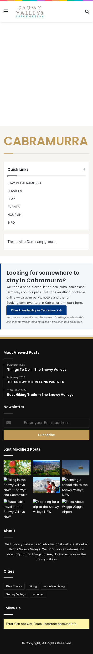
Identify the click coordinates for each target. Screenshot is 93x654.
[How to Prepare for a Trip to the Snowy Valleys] (46, 507)
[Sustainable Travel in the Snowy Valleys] (17, 509)
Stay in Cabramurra (24, 183)
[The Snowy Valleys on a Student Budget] (75, 468)
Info (11, 222)
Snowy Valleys (16, 594)
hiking (33, 586)
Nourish (14, 214)
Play (11, 199)
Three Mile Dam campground (32, 241)
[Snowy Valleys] (30, 11)
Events (13, 207)
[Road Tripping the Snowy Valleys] (46, 485)
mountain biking (54, 586)
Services (14, 191)
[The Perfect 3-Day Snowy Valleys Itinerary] (46, 468)
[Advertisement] (46, 72)
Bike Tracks (14, 586)
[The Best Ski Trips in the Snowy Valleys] (17, 487)
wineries (38, 594)
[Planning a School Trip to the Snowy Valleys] (75, 487)
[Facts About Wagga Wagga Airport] (75, 507)
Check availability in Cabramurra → (36, 310)
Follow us (12, 608)
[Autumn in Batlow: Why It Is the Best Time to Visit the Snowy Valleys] (17, 468)
